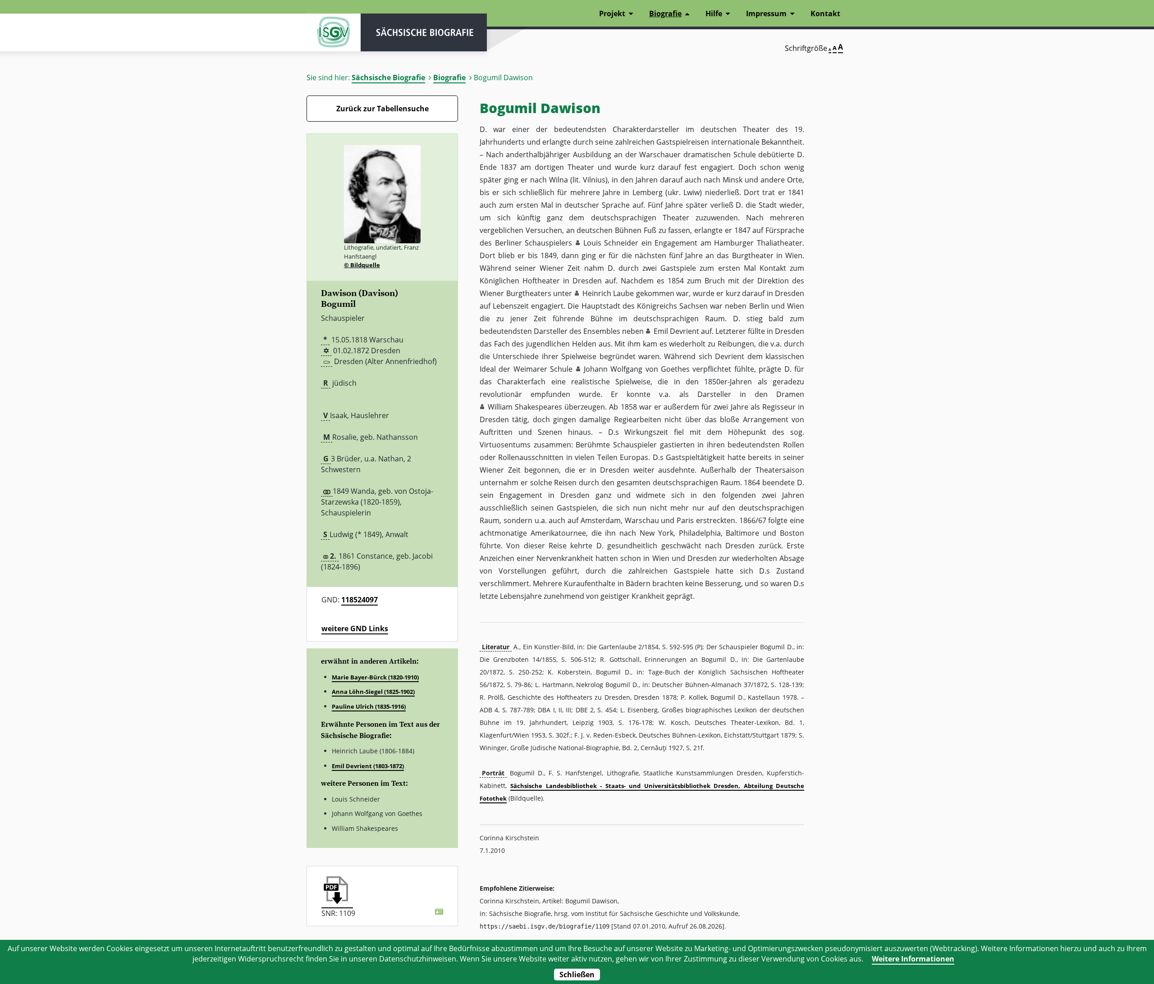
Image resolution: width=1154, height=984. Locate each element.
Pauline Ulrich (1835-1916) (369, 706)
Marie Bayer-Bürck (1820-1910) (375, 677)
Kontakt (825, 13)
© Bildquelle (362, 265)
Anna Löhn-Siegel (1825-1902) (373, 692)
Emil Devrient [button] (676, 331)
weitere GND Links (354, 628)
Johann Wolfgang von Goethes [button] (637, 369)
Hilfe (713, 13)
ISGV (334, 32)
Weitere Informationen (913, 959)
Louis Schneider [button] (611, 243)
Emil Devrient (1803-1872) (368, 766)
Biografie (449, 77)
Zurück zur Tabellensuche (382, 109)
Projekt (612, 13)
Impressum (766, 13)
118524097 (359, 600)
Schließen (577, 974)
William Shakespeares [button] (525, 407)
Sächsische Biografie (388, 77)
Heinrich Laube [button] (608, 293)
